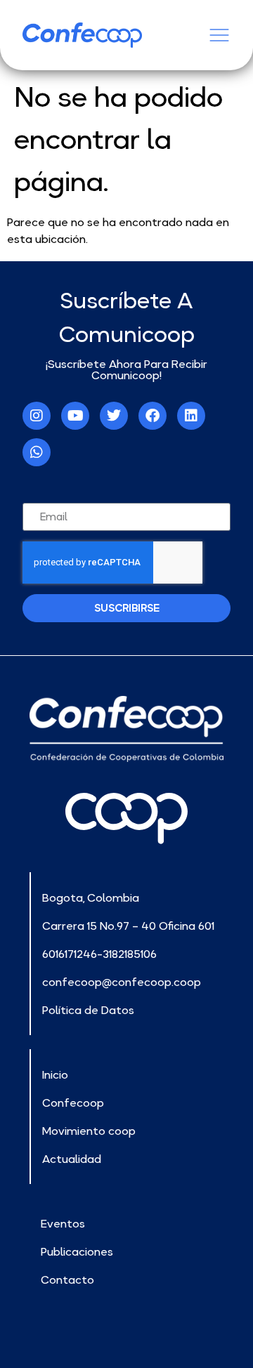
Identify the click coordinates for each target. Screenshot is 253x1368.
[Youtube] (75, 416)
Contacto (67, 1279)
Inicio (55, 1074)
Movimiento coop (89, 1131)
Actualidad (71, 1159)
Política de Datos (88, 1010)
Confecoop (73, 1102)
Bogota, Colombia (90, 897)
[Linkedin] (191, 416)
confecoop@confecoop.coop (121, 982)
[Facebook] (152, 416)
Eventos (63, 1223)
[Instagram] (36, 416)
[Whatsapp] (36, 452)
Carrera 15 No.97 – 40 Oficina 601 (128, 925)
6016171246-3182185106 (99, 954)
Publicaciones (77, 1251)
